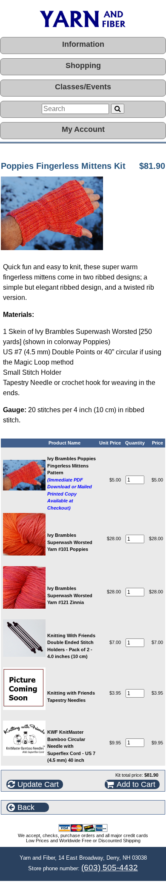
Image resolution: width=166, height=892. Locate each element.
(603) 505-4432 (109, 867)
